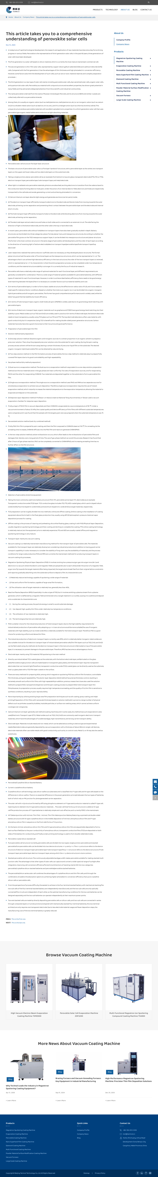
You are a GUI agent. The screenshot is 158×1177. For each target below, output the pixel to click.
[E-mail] (155, 781)
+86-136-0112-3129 (16, 2)
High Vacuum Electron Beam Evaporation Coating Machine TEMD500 (29, 1015)
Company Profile (123, 39)
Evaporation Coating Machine (128, 65)
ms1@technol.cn (37, 2)
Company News (28, 17)
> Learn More (11, 1100)
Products (98, 9)
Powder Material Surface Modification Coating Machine (132, 89)
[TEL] (155, 786)
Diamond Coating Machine (127, 79)
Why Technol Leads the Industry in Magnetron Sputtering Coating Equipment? (27, 1087)
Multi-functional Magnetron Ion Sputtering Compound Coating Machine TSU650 (128, 1015)
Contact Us (146, 9)
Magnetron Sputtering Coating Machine (129, 60)
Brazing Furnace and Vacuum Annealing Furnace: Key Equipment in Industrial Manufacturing (78, 1080)
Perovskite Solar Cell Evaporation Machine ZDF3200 (79, 1015)
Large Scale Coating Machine (128, 99)
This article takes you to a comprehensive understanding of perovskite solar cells (65, 17)
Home (10, 17)
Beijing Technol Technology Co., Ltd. (28, 1173)
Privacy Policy (100, 1173)
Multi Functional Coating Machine (130, 83)
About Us (125, 9)
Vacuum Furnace (123, 95)
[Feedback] (155, 792)
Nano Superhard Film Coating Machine (132, 74)
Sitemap (87, 1173)
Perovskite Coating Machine (128, 70)
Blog (135, 9)
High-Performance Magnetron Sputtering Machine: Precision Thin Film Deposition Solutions (128, 1080)
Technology (112, 9)
